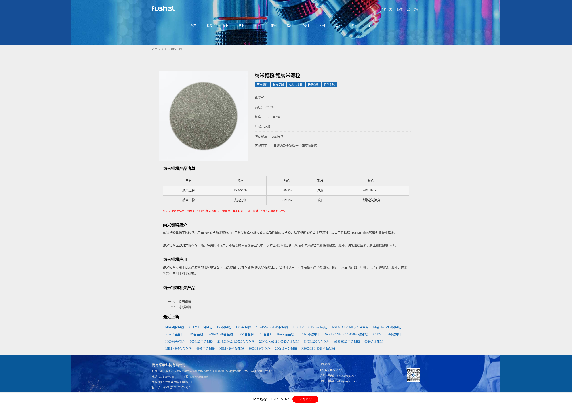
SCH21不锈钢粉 (309, 334)
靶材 (354, 25)
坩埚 (370, 25)
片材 (242, 25)
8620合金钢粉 (373, 341)
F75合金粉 (224, 327)
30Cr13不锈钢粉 (260, 348)
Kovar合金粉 (285, 334)
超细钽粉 (185, 301)
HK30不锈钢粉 (175, 341)
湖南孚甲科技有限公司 (178, 382)
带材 (274, 25)
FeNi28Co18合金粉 (220, 334)
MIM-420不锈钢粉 (231, 348)
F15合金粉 (265, 334)
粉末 (193, 25)
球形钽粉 (185, 307)
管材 (306, 25)
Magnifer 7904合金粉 (387, 327)
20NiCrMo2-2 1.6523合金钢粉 (279, 341)
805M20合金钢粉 (201, 341)
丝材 (338, 25)
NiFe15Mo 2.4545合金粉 (271, 327)
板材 (226, 25)
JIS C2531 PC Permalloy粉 (309, 327)
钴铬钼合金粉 (174, 327)
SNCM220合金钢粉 (317, 341)
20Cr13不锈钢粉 (286, 348)
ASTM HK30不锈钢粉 (387, 334)
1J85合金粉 (243, 327)
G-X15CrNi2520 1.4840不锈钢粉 (346, 334)
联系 (416, 9)
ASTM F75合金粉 (200, 327)
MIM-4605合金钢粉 (178, 348)
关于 (392, 9)
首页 (384, 9)
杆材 (258, 25)
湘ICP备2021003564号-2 (177, 387)
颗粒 (209, 25)
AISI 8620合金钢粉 (347, 341)
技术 (400, 9)
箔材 (290, 25)
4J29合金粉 (195, 334)
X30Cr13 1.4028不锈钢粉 (318, 348)
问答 (408, 9)
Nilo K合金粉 (174, 334)
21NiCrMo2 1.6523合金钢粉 (236, 341)
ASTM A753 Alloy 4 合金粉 (350, 327)
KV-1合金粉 (246, 334)
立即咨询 (305, 399)
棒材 (322, 25)
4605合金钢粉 (205, 348)
